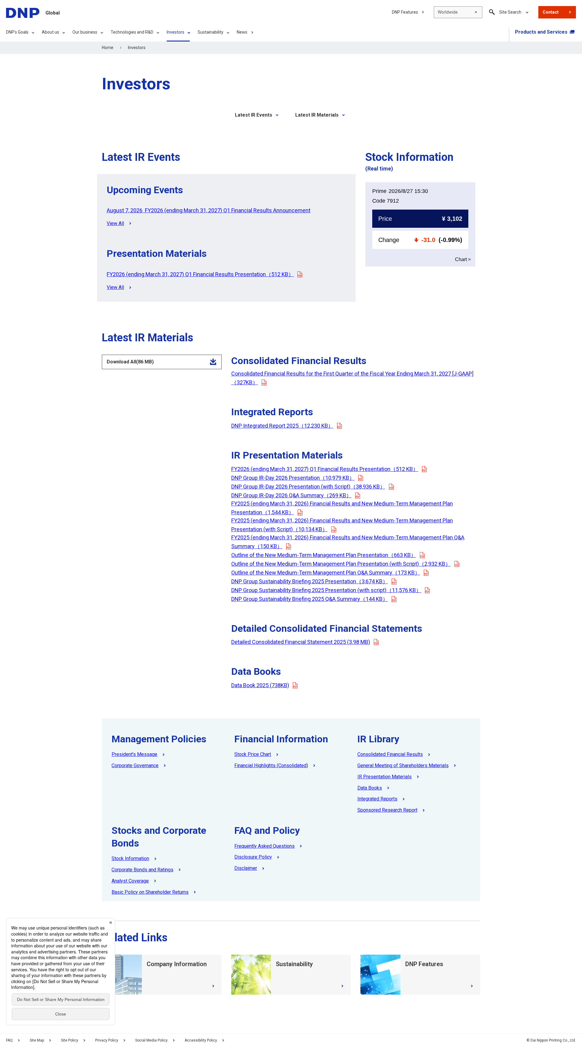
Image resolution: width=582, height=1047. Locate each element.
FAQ (9, 1040)
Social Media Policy (151, 1040)
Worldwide (448, 12)
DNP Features (405, 12)
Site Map (37, 1040)
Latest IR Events (253, 115)
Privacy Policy (106, 1040)
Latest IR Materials (317, 115)
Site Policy (69, 1040)
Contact (551, 12)
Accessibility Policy (201, 1040)
